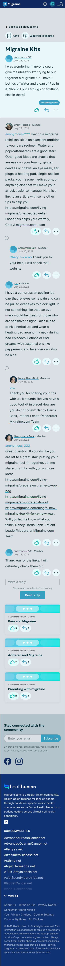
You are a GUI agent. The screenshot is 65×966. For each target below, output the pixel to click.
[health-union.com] (20, 787)
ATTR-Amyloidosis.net (20, 872)
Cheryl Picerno (22, 124)
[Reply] (46, 110)
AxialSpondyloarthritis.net (23, 878)
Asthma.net (12, 861)
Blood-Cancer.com (18, 889)
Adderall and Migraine (25, 655)
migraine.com (26, 225)
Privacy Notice (19, 750)
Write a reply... (18, 582)
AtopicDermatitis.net (19, 866)
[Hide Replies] (7, 238)
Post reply (32, 595)
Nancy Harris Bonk (28, 378)
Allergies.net (13, 849)
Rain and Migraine (22, 621)
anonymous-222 (23, 57)
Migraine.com (20, 421)
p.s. (16, 283)
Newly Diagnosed (49, 102)
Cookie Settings (44, 914)
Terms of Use (39, 750)
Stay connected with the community (24, 727)
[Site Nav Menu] (60, 4)
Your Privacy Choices (17, 914)
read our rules (27, 588)
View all (12, 895)
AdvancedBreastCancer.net (24, 838)
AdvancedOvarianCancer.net (25, 843)
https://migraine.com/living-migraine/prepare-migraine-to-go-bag (31, 485)
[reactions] (36, 110)
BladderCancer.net (18, 883)
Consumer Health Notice (19, 909)
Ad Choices (36, 919)
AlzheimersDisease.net (21, 855)
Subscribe (51, 738)
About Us (10, 905)
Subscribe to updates (42, 35)
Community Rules (15, 919)
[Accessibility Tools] (45, 4)
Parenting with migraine (26, 689)
